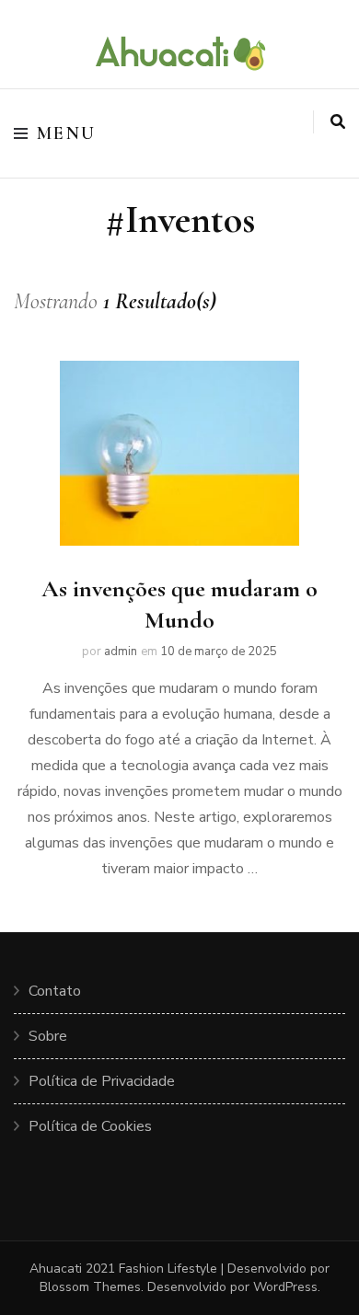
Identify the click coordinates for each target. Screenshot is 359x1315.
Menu (67, 133)
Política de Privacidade (102, 1081)
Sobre (48, 1036)
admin (120, 651)
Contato (55, 991)
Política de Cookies (90, 1126)
